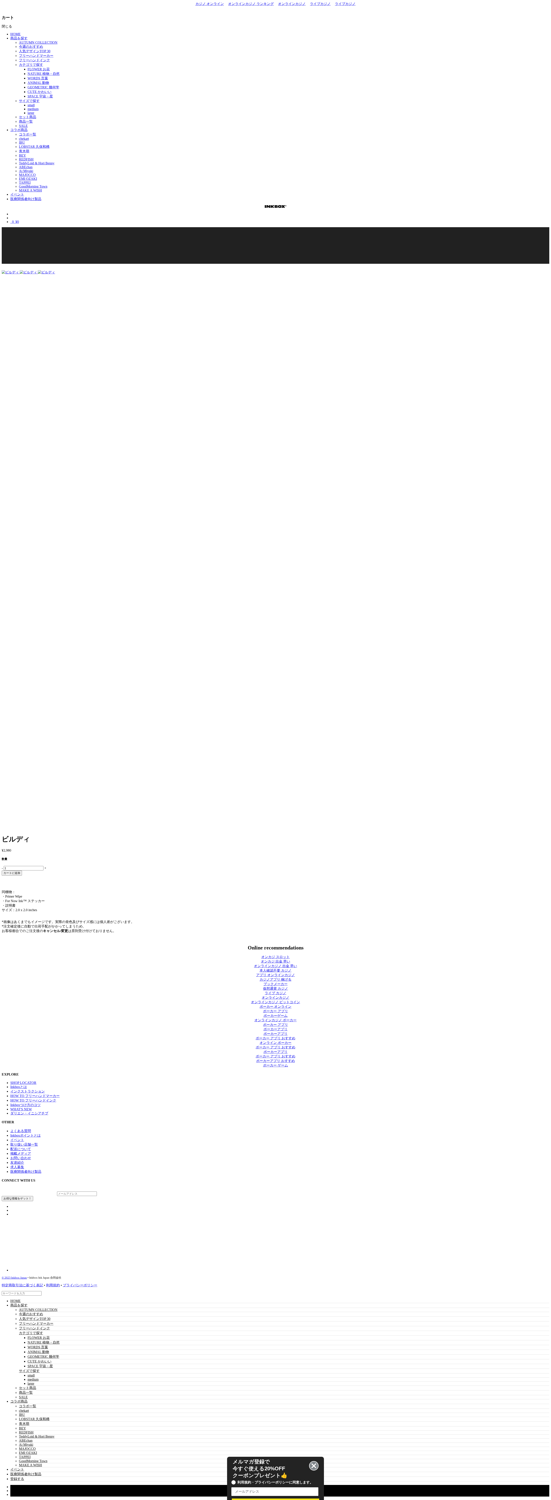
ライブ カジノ (275, 993)
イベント (17, 194)
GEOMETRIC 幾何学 (43, 87)
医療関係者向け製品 (25, 199)
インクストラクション (27, 1091)
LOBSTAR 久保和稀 (34, 146)
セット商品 (27, 117)
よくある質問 (20, 1131)
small (31, 105)
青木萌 (24, 151)
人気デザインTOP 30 (34, 51)
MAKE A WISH (30, 190)
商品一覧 (26, 121)
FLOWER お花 (39, 69)
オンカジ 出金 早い (275, 961)
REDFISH (26, 159)
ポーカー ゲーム (275, 1065)
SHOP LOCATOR (23, 1083)
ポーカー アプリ (275, 1011)
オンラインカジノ (292, 4)
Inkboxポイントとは (25, 1135)
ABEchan (26, 167)
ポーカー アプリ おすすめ (275, 1038)
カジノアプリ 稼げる (275, 979)
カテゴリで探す (31, 64)
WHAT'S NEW (21, 1109)
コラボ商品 (19, 130)
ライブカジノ (320, 4)
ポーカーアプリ (275, 1029)
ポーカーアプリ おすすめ (275, 1061)
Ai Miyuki (26, 171)
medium (33, 109)
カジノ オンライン (209, 4)
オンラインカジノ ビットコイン (275, 1002)
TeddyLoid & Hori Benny (36, 163)
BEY (22, 155)
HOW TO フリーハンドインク (33, 1100)
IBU (22, 142)
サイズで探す (29, 101)
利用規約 (53, 1285)
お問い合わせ (20, 1158)
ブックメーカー (275, 984)
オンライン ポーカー (275, 1043)
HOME (15, 34)
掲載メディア (20, 1153)
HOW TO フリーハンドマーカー (35, 1096)
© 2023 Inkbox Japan (14, 1277)
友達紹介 (17, 1162)
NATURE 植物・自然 (44, 74)
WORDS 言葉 (38, 78)
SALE (23, 126)
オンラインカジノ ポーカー (275, 1020)
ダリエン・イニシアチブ (29, 1113)
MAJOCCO (27, 175)
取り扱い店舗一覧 (24, 1144)
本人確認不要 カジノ (275, 970)
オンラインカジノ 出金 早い (275, 966)
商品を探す (19, 38)
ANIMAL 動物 (38, 83)
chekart (24, 138)
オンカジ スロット (275, 957)
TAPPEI (25, 182)
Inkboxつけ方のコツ (25, 1105)
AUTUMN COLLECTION (38, 42)
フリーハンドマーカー (36, 55)
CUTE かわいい (39, 92)
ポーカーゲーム (275, 1015)
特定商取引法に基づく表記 (22, 1285)
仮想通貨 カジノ (275, 988)
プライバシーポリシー (80, 1285)
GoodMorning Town (33, 186)
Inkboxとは (18, 1087)
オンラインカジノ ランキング (251, 4)
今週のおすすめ (31, 46)
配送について (20, 1149)
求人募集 (17, 1167)
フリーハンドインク (34, 60)
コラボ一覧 (27, 134)
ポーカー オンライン (275, 1006)
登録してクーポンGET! (275, 1486)
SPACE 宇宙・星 (40, 96)
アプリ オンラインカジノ (275, 975)
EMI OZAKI (28, 179)
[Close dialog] (314, 1448)
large (31, 113)
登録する (17, 1479)
